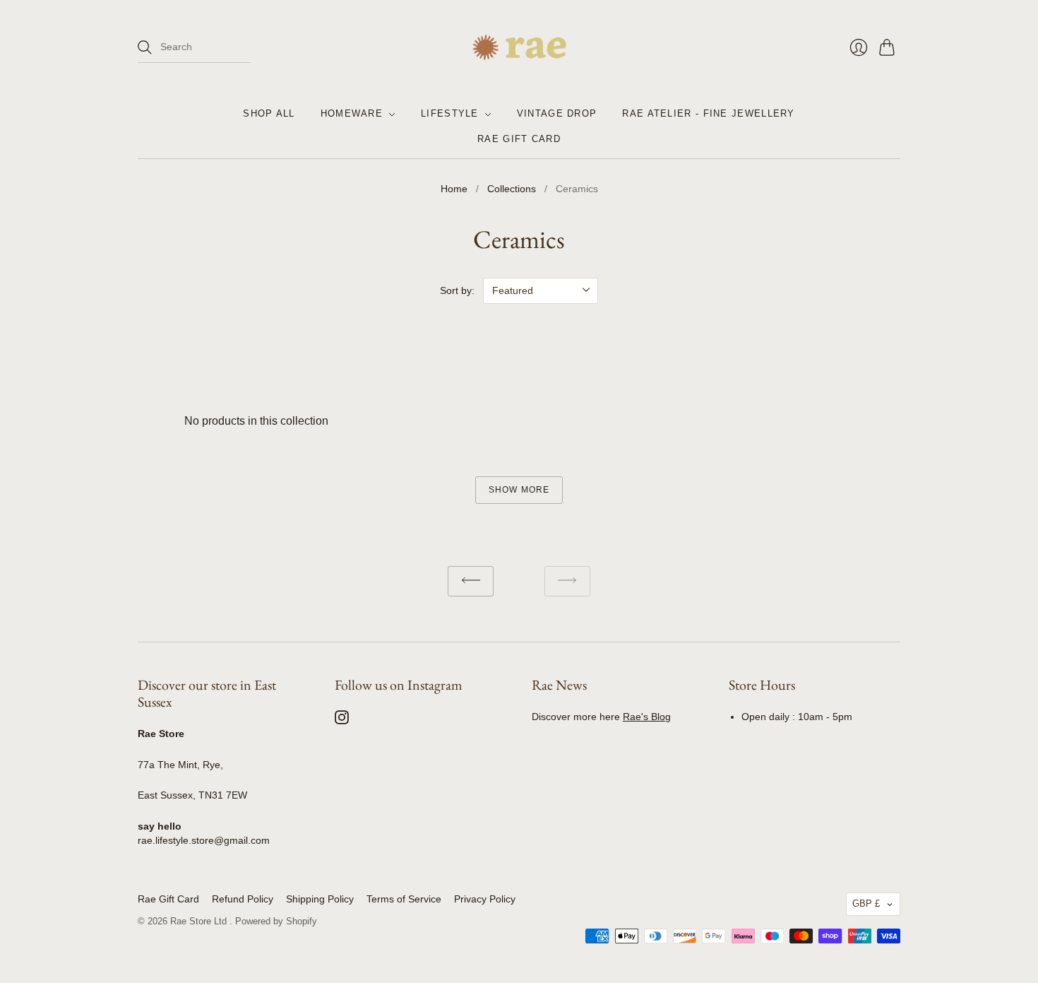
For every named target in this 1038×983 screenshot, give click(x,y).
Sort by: (457, 290)
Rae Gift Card (519, 139)
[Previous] (471, 581)
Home (454, 188)
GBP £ (866, 903)
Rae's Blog (647, 716)
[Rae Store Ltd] (519, 47)
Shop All (268, 114)
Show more (519, 490)
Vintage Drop (557, 114)
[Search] (145, 47)
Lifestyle (450, 114)
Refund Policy (242, 899)
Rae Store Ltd (199, 921)
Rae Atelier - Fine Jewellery (708, 114)
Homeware (352, 114)
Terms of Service (403, 899)
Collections (511, 188)
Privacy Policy (484, 899)
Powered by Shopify (276, 921)
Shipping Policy (320, 899)
